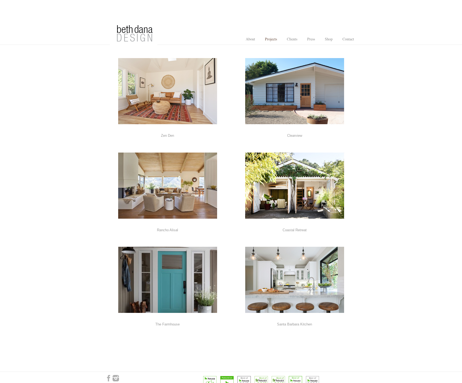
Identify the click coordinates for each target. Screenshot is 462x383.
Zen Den (167, 136)
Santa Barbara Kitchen (294, 324)
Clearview (294, 136)
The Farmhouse (167, 324)
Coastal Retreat (295, 230)
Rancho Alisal (167, 230)
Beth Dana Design (134, 26)
